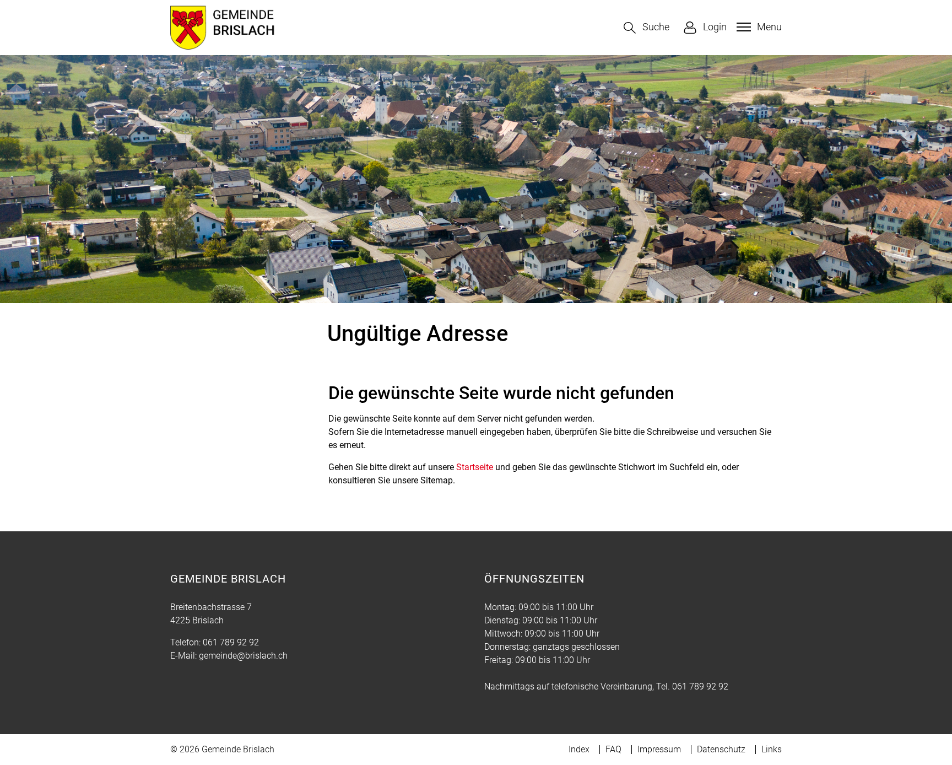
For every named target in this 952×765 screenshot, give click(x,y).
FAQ (613, 749)
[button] (646, 27)
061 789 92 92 (231, 642)
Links (771, 749)
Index (579, 749)
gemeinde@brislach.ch (243, 655)
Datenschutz (721, 749)
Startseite (474, 467)
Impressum (659, 749)
